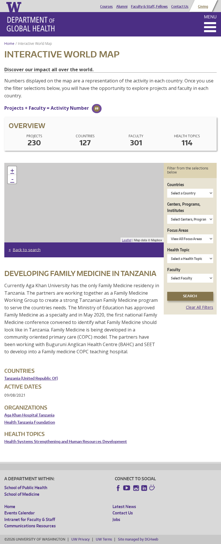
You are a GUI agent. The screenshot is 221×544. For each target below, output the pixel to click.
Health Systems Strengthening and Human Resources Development (65, 441)
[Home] (30, 24)
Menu (210, 16)
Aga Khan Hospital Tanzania (29, 415)
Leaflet (127, 240)
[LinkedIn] (144, 488)
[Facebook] (118, 488)
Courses (106, 6)
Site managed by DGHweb (138, 539)
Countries (175, 184)
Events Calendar (19, 512)
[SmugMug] (152, 488)
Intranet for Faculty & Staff (29, 519)
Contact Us (179, 6)
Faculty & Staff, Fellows (149, 6)
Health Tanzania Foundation (29, 422)
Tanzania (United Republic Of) (31, 378)
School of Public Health (25, 487)
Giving (203, 6)
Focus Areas (177, 230)
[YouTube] (127, 488)
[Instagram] (136, 488)
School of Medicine (21, 494)
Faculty (173, 269)
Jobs (116, 519)
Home (9, 43)
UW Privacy (80, 539)
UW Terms (104, 539)
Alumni (121, 6)
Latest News (124, 506)
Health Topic (178, 249)
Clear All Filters (199, 307)
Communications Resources (30, 525)
